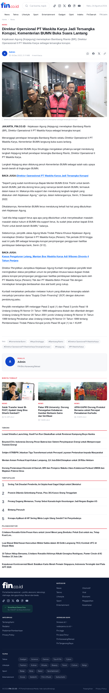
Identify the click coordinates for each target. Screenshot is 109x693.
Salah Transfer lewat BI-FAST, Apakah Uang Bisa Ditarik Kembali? (14, 410)
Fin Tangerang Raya (64, 643)
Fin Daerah (91, 14)
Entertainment (48, 14)
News (7, 14)
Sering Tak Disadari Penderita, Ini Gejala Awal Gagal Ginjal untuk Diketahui (44, 484)
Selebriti (33, 677)
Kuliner (34, 665)
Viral (84, 592)
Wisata (44, 665)
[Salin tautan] (104, 53)
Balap (22, 671)
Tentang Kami (8, 622)
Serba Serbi (60, 677)
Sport (36, 14)
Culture (74, 665)
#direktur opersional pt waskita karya (83, 341)
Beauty (54, 665)
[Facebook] (69, 6)
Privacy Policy (8, 635)
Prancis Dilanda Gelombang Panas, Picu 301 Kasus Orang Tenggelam (42, 493)
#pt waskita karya (76, 347)
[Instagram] (59, 6)
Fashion (23, 665)
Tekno (16, 14)
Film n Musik (46, 677)
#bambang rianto (56, 341)
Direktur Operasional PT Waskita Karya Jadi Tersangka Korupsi (52, 175)
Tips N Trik (57, 659)
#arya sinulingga (37, 341)
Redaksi (5, 626)
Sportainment (52, 671)
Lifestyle (26, 14)
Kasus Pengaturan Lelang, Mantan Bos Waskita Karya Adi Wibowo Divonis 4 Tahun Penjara (45, 258)
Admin (22, 361)
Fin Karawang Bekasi (65, 639)
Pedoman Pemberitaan (12, 630)
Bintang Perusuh (16, 510)
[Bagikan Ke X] (99, 53)
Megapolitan (87, 601)
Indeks (80, 14)
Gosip (22, 677)
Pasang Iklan (88, 689)
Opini (71, 14)
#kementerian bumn (17, 341)
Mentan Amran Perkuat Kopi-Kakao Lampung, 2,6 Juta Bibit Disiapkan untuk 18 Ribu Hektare (48, 460)
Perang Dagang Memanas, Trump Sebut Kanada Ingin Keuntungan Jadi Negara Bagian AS (52, 501)
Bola (31, 671)
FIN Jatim (103, 14)
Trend (64, 665)
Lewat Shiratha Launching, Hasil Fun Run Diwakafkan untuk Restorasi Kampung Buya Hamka (48, 434)
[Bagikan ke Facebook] (93, 53)
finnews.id (61, 622)
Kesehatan (87, 605)
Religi (84, 665)
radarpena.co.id (63, 626)
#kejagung (59, 347)
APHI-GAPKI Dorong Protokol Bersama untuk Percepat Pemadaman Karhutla (89, 410)
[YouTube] (79, 6)
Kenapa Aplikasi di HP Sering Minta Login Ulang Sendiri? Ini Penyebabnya (44, 518)
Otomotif (86, 588)
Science (34, 659)
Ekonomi (86, 596)
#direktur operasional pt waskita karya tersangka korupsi (27, 347)
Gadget (62, 14)
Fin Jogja (60, 630)
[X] (64, 6)
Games (46, 659)
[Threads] (74, 6)
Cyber (68, 659)
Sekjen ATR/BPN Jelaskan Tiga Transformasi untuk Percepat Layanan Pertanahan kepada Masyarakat (52, 452)
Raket (40, 671)
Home (4, 19)
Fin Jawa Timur (62, 635)
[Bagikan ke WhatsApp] (87, 53)
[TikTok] (54, 6)
